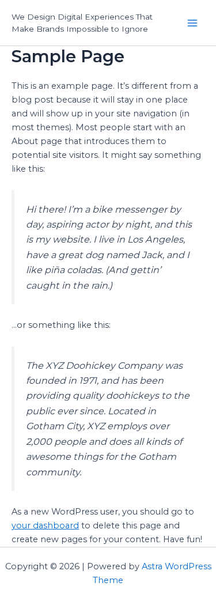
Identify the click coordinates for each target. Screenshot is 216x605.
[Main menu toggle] (192, 23)
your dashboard (45, 525)
